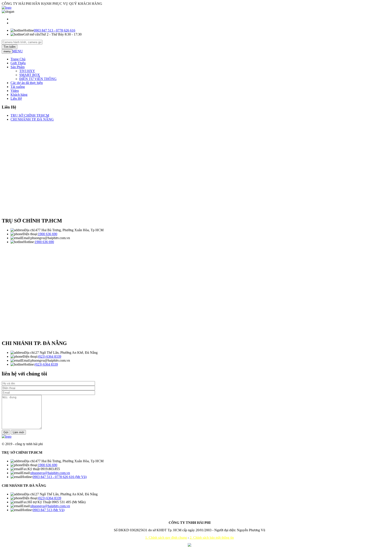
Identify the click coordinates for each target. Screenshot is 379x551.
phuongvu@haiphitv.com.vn (50, 473)
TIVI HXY (27, 71)
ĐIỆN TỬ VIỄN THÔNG (38, 79)
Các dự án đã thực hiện (27, 83)
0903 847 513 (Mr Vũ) (48, 510)
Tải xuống (18, 87)
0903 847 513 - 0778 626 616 (54, 30)
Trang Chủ (18, 59)
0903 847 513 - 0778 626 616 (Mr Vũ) (60, 477)
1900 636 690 (47, 234)
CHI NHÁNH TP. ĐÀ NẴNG (32, 119)
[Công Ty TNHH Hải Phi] (6, 436)
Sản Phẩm (18, 67)
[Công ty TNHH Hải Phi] (6, 7)
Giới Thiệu (18, 63)
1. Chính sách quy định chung (166, 537)
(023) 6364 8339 (49, 356)
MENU (17, 51)
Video (15, 90)
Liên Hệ (16, 98)
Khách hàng (19, 94)
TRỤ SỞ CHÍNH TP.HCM (30, 115)
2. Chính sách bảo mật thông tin (212, 537)
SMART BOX (29, 75)
